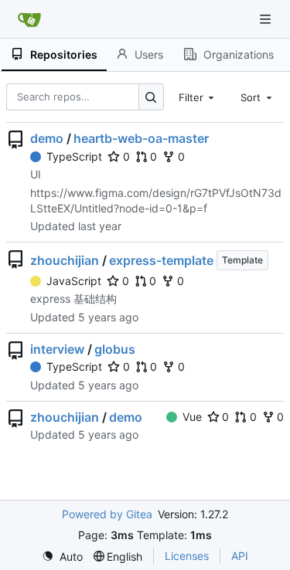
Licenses (187, 555)
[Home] (29, 19)
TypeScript (74, 156)
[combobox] (198, 96)
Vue (192, 416)
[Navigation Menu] (266, 19)
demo (46, 138)
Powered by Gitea (107, 514)
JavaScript (73, 280)
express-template (161, 260)
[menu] (62, 556)
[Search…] (151, 96)
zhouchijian (64, 260)
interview (57, 349)
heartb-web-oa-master (141, 138)
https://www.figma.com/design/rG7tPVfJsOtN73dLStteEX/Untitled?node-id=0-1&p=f (155, 200)
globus (114, 349)
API (239, 555)
